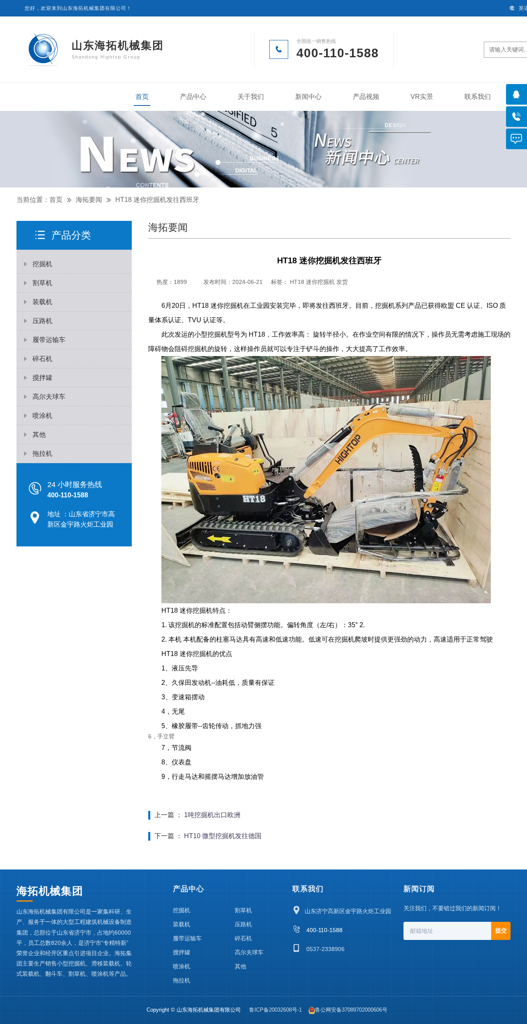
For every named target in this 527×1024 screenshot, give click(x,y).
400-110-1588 (317, 930)
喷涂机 (181, 966)
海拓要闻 (89, 199)
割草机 (243, 910)
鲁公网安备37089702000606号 (351, 1010)
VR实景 (421, 96)
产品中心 (193, 96)
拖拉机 (181, 980)
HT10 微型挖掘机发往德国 (222, 835)
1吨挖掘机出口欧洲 (212, 814)
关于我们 (251, 96)
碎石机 (243, 938)
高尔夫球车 (249, 952)
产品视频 (366, 96)
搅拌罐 (181, 952)
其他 (240, 966)
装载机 (181, 924)
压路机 (243, 924)
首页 (142, 96)
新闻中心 (308, 96)
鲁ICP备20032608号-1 (275, 1010)
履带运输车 (187, 938)
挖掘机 (181, 910)
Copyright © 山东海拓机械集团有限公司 (195, 1010)
